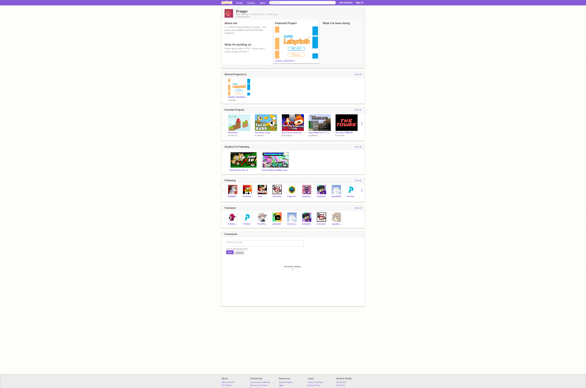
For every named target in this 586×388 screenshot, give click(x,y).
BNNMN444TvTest (233, 196)
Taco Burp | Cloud (262, 132)
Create (239, 2)
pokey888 (276, 224)
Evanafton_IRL (263, 224)
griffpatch (260, 135)
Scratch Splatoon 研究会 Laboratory (275, 170)
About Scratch (228, 382)
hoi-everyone (292, 224)
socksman (277, 196)
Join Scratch (346, 2)
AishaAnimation (307, 196)
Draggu (233, 100)
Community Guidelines (260, 382)
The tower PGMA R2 (344, 132)
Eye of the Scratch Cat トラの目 (293, 132)
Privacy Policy (314, 385)
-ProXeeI (350, 196)
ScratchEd (341, 382)
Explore (251, 2)
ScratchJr (340, 385)
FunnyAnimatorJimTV (248, 196)
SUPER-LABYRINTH (285, 60)
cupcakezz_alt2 (337, 224)
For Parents (227, 385)
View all (358, 74)
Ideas (262, 2)
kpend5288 (336, 196)
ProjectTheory (292, 196)
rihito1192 (233, 135)
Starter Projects (286, 382)
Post (230, 252)
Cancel (239, 252)
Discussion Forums (258, 385)
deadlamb (321, 196)
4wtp (260, 196)
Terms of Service (315, 382)
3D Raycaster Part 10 (239, 170)
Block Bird (232, 132)
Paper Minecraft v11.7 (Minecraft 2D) (320, 132)
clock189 (341, 135)
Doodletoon (288, 135)
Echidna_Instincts (233, 224)
